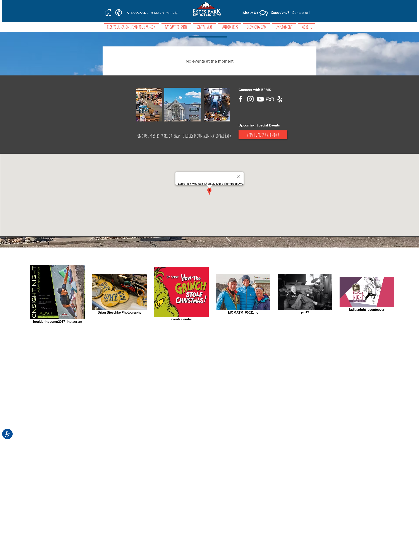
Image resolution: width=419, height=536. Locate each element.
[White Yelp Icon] (280, 99)
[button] (176, 24)
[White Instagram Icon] (250, 99)
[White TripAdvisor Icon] (270, 99)
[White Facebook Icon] (240, 99)
